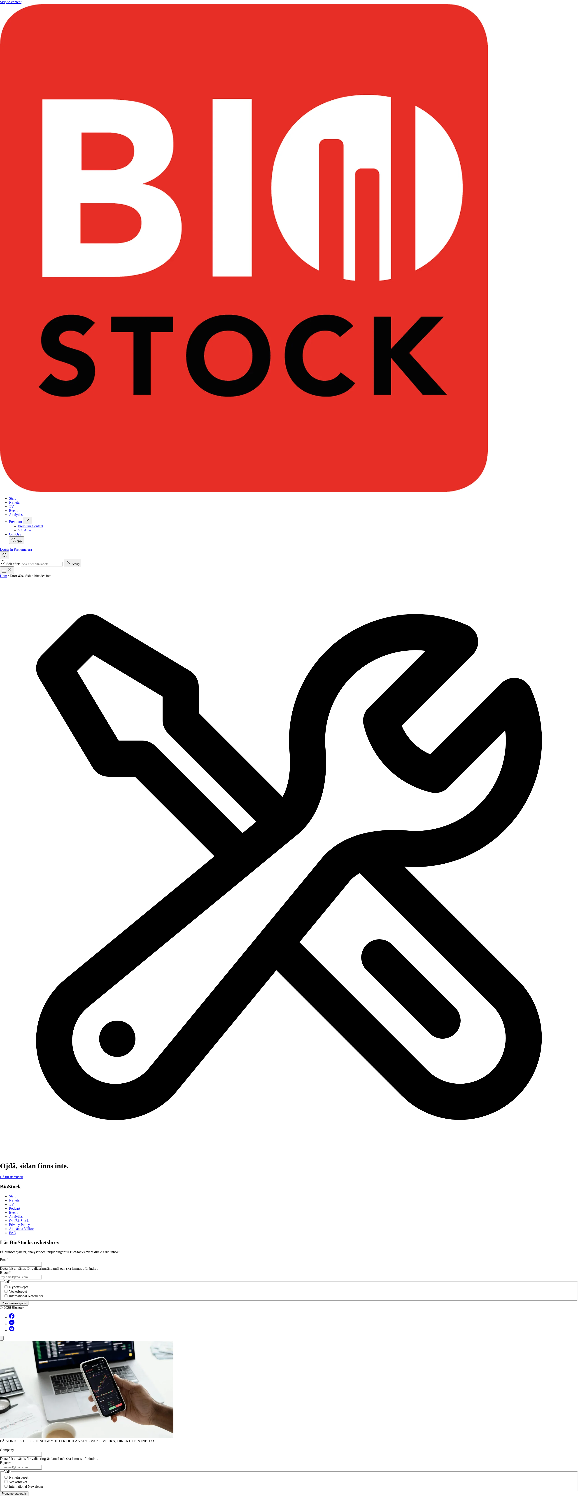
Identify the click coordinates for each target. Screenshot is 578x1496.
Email (4, 1260)
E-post (5, 1272)
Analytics (16, 1216)
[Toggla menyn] (7, 570)
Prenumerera (23, 549)
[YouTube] (11, 1330)
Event (13, 1212)
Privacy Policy (19, 1225)
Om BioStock (19, 1221)
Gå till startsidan (11, 1177)
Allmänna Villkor (21, 1229)
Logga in (6, 549)
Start (12, 1196)
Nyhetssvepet (18, 1287)
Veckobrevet (18, 1291)
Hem (3, 576)
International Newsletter (26, 1296)
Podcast (14, 1208)
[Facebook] (11, 1317)
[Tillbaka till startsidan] (289, 248)
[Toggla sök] (4, 555)
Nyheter (15, 1200)
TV (11, 1204)
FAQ (12, 1233)
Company (7, 1450)
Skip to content (10, 2)
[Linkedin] (11, 1324)
